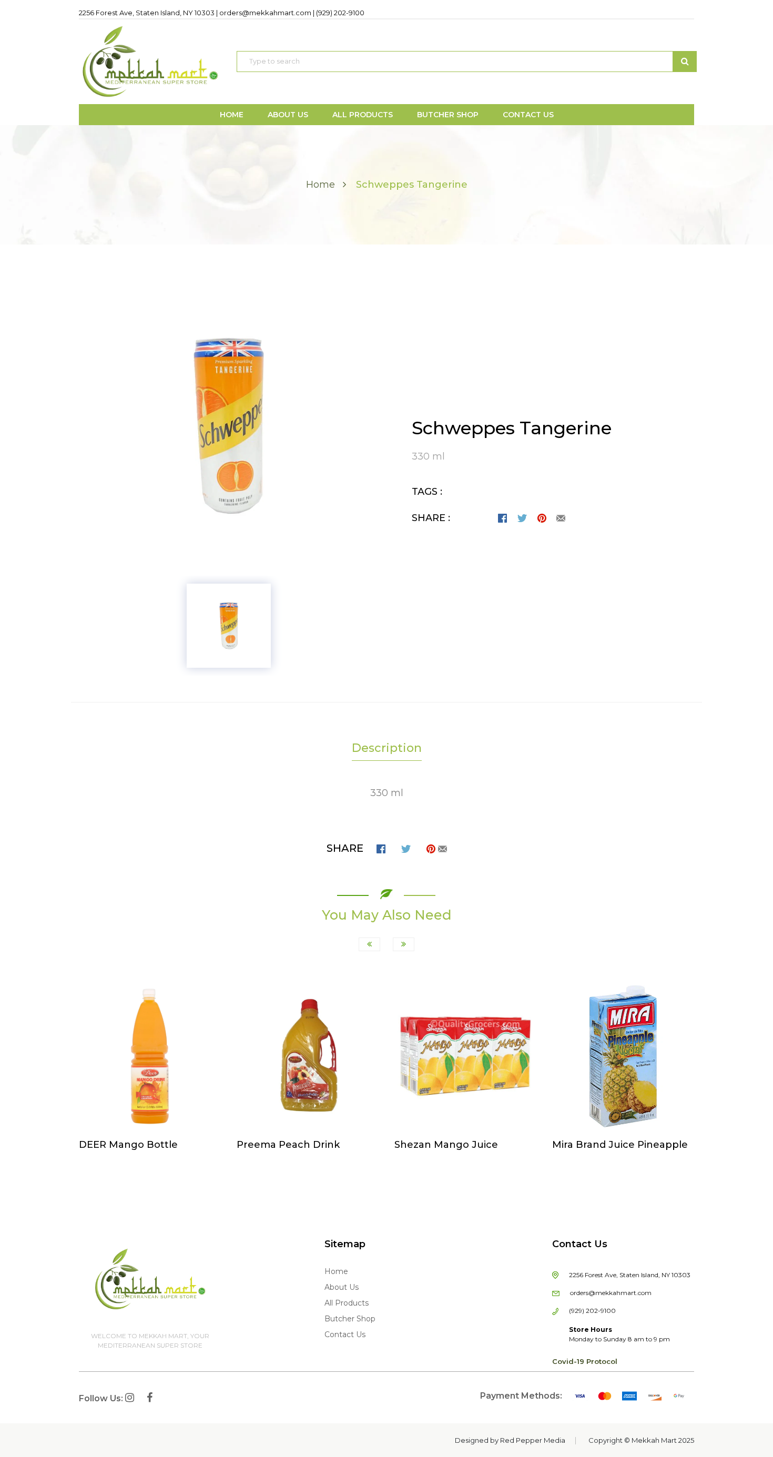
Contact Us (344, 1334)
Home (320, 184)
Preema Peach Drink (288, 1144)
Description (387, 748)
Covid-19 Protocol (584, 1361)
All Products (346, 1303)
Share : (431, 518)
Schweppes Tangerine (512, 428)
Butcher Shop (349, 1318)
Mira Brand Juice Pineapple (620, 1144)
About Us (341, 1287)
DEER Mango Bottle (128, 1144)
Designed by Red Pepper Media (510, 1440)
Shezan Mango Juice (446, 1144)
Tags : (427, 491)
